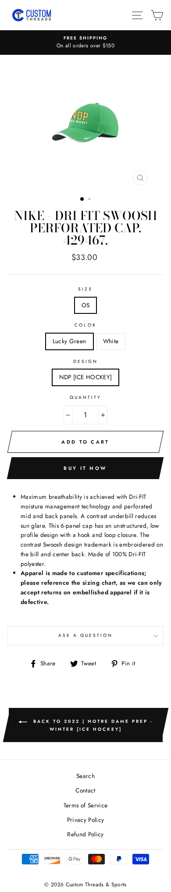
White (111, 341)
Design (85, 361)
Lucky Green (69, 341)
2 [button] (90, 200)
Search (85, 775)
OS (86, 305)
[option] (85, 42)
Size (85, 289)
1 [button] (82, 199)
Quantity (85, 397)
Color (85, 325)
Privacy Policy (85, 819)
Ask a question (85, 635)
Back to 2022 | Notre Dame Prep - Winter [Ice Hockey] (92, 725)
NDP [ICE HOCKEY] (85, 377)
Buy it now (85, 468)
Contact (85, 790)
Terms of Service (85, 805)
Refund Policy (85, 834)
